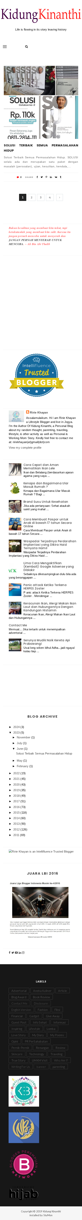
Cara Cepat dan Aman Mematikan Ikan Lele (41, 466)
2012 (17, 829)
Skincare (17, 1054)
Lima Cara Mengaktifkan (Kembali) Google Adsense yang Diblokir (48, 566)
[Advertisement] (41, 299)
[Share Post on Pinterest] (46, 177)
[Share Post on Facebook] (37, 177)
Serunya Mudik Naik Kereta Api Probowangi (46, 642)
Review (60, 1047)
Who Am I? (61, 1060)
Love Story (18, 1035)
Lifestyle (34, 1028)
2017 (17, 801)
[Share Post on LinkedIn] (51, 177)
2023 (17, 732)
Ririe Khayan (39, 412)
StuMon (48, 1215)
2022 (17, 773)
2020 (17, 784)
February (23, 766)
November (24, 737)
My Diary (38, 1035)
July (20, 743)
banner (41, 1066)
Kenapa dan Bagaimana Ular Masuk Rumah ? (46, 485)
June (20, 748)
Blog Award (18, 997)
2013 (17, 823)
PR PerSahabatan (36, 1041)
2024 (17, 727)
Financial (17, 1016)
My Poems (57, 1035)
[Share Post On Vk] (56, 177)
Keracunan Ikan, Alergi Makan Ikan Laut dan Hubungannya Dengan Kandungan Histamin (49, 606)
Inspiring (16, 1028)
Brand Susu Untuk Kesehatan (45, 502)
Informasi (59, 1022)
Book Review (41, 997)
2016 (17, 807)
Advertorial (19, 990)
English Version (21, 1009)
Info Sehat (40, 1022)
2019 (17, 790)
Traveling (56, 1054)
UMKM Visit (39, 1060)
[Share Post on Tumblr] (60, 177)
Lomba (51, 1028)
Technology (36, 1054)
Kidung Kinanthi (52, 1211)
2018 (17, 795)
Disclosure (41, 1003)
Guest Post (18, 1022)
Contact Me (18, 625)
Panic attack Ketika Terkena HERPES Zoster (45, 586)
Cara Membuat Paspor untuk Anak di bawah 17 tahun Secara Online (47, 522)
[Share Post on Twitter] (42, 177)
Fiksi (57, 1009)
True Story (18, 1060)
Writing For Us (20, 1066)
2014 (17, 818)
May (20, 760)
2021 (17, 778)
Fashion (43, 1009)
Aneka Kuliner (42, 990)
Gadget (34, 1016)
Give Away (53, 1016)
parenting (59, 1066)
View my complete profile (25, 447)
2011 (16, 835)
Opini (14, 1041)
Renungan (42, 1047)
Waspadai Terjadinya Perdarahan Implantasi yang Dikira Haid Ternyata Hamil (49, 544)
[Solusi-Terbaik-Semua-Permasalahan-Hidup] (29, 80)
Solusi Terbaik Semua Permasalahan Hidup (41, 148)
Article (62, 990)
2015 (17, 812)
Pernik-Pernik (20, 1047)
